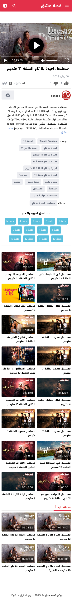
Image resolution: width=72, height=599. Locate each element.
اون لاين (23, 175)
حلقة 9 (16, 229)
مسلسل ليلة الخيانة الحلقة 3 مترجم (18, 496)
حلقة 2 (49, 221)
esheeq (55, 96)
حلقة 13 (15, 238)
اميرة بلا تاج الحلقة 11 (45, 162)
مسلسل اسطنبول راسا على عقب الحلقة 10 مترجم (18, 370)
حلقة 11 (43, 238)
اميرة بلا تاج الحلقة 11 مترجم (41, 168)
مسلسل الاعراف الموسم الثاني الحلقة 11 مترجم (20, 276)
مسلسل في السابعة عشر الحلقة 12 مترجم (55, 464)
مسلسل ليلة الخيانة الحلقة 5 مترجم (54, 307)
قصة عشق (51, 6)
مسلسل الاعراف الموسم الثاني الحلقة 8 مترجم (56, 496)
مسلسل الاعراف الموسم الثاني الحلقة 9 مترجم (20, 464)
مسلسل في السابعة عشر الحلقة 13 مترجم (55, 276)
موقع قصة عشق (54, 595)
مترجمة (53, 189)
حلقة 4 (23, 221)
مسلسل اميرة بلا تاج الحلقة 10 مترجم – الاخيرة (54, 568)
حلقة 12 (29, 238)
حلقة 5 (10, 221)
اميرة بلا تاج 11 (29, 148)
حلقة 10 (57, 238)
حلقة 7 (42, 229)
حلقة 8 (29, 229)
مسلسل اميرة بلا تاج (43, 203)
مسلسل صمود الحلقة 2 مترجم (56, 433)
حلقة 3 (36, 221)
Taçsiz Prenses (48, 141)
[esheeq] (66, 99)
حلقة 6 (55, 229)
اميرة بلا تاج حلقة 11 (45, 175)
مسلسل (38, 189)
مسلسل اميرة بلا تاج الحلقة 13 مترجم (54, 536)
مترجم (17, 182)
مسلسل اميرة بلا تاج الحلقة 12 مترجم (18, 536)
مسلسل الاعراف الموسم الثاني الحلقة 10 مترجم (20, 401)
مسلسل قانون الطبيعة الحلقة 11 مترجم (21, 339)
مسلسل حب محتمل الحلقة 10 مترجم (19, 307)
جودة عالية (51, 182)
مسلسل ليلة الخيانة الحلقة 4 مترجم (54, 401)
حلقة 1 (62, 221)
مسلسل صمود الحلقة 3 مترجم (56, 370)
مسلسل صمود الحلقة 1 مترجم (21, 433)
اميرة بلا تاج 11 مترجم (45, 155)
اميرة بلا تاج (50, 148)
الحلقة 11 (28, 141)
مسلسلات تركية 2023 (44, 195)
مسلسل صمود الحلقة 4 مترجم (56, 339)
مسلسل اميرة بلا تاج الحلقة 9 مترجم (18, 568)
